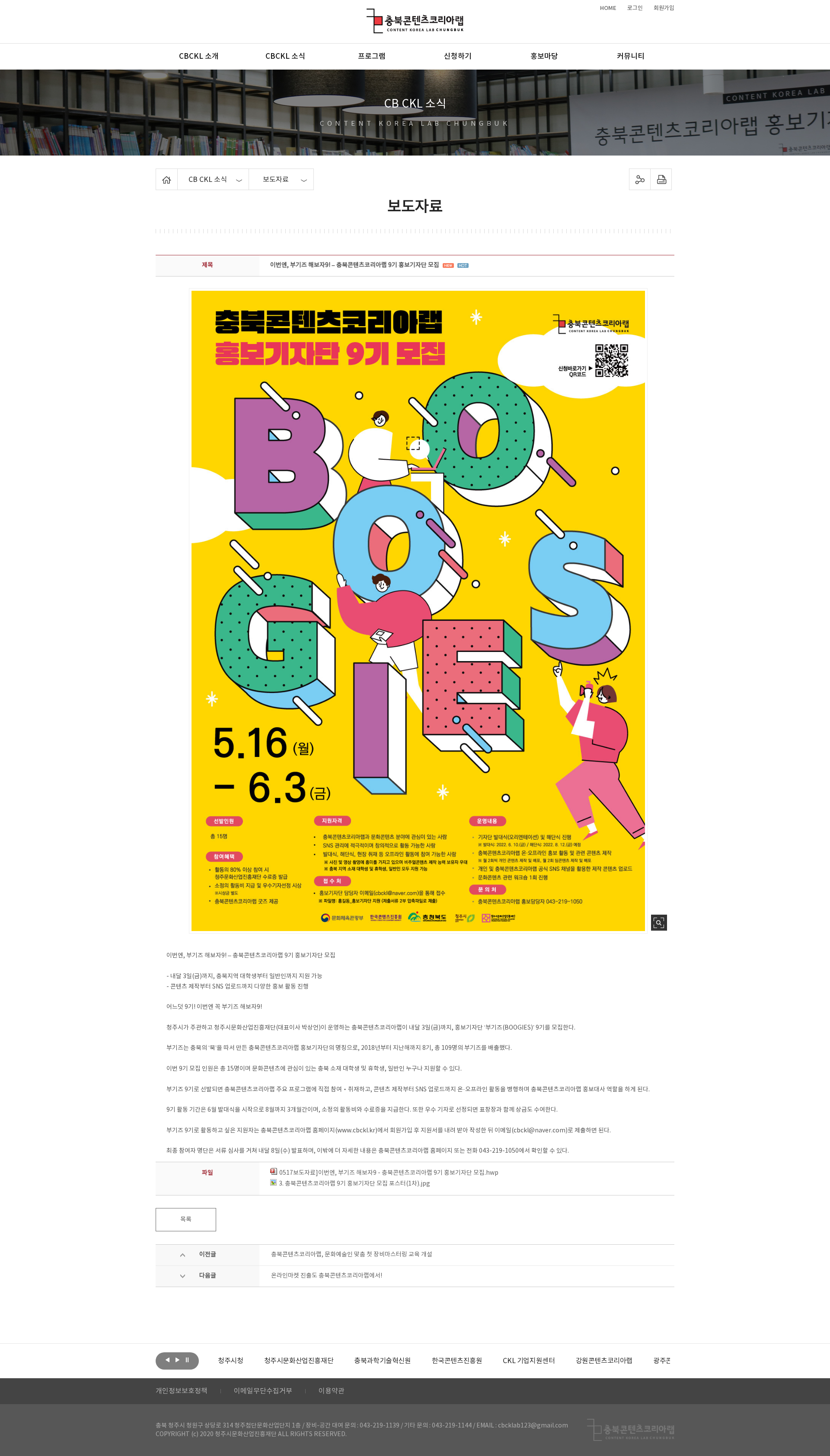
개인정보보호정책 (182, 1391)
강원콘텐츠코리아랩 (604, 1361)
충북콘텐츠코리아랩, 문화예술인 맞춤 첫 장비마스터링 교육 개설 (351, 1254)
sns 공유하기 (640, 179)
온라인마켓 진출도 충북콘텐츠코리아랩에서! (326, 1275)
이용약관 (332, 1391)
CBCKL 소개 (199, 56)
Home (158, 174)
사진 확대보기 (659, 922)
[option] (230, 1361)
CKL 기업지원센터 (529, 1361)
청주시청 (230, 1361)
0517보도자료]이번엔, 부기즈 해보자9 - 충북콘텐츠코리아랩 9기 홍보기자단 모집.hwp (388, 1173)
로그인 (635, 8)
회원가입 (664, 8)
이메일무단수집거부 (263, 1391)
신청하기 (458, 56)
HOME (608, 8)
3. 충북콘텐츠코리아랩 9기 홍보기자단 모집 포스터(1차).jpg (354, 1183)
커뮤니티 (631, 56)
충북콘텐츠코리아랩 (368, 13)
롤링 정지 (187, 1360)
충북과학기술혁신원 (382, 1361)
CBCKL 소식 (285, 56)
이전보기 (167, 1360)
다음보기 (177, 1360)
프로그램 (372, 56)
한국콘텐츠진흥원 (457, 1361)
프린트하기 (661, 179)
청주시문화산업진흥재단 (299, 1361)
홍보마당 (544, 56)
